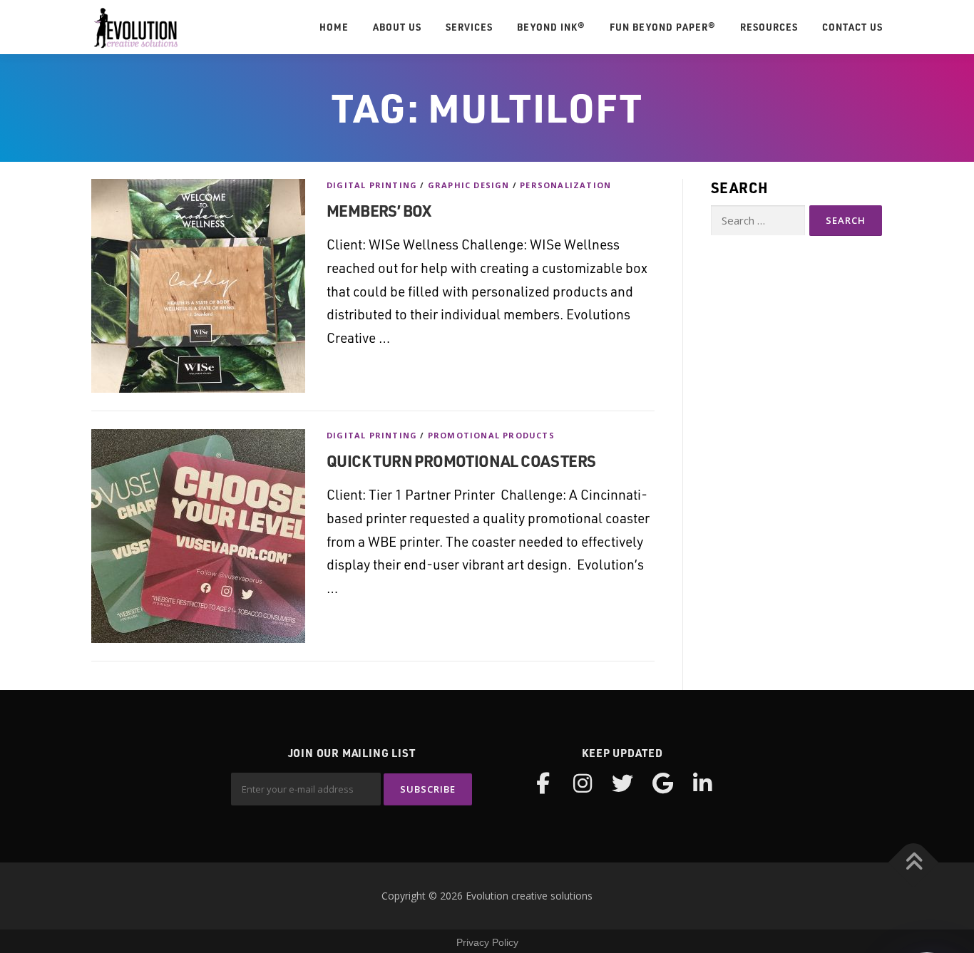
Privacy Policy (487, 942)
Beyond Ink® (551, 27)
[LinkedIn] (702, 783)
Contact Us (852, 27)
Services (469, 27)
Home (334, 27)
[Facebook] (542, 783)
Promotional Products (491, 435)
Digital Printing (372, 185)
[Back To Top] (913, 863)
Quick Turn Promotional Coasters (461, 460)
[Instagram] (582, 783)
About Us (397, 27)
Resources (769, 27)
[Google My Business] (662, 783)
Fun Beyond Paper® (663, 27)
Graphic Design (469, 185)
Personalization (565, 185)
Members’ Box (379, 210)
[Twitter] (622, 783)
